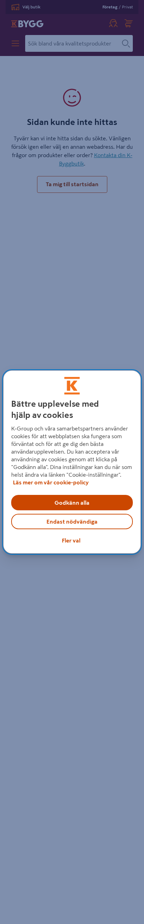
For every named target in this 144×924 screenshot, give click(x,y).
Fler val (71, 540)
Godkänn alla (72, 502)
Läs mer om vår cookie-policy (51, 482)
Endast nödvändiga (72, 521)
